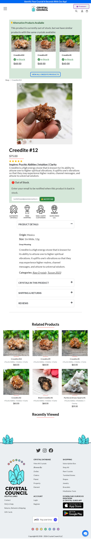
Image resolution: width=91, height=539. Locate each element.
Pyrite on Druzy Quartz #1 (74, 398)
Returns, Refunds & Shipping (15, 508)
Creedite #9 (45, 359)
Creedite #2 (16, 398)
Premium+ (82, 6)
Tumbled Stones (69, 475)
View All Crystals (40, 463)
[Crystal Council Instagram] (45, 451)
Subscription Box (69, 463)
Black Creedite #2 (45, 398)
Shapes (65, 479)
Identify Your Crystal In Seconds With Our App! (45, 1)
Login (36, 500)
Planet (36, 479)
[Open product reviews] (16, 161)
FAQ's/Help (9, 504)
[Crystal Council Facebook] (52, 451)
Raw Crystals (68, 471)
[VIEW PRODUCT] (16, 343)
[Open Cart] (87, 11)
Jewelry (66, 483)
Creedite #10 (16, 359)
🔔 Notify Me (47, 199)
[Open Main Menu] (5, 9)
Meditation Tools (69, 491)
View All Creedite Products (45, 74)
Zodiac (36, 471)
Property (37, 483)
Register (37, 504)
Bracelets (66, 487)
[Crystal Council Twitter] (39, 451)
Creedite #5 (75, 359)
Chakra (36, 475)
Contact (7, 500)
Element (37, 487)
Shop (7, 80)
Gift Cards (8, 512)
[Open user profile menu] (82, 11)
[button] (85, 533)
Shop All (66, 467)
